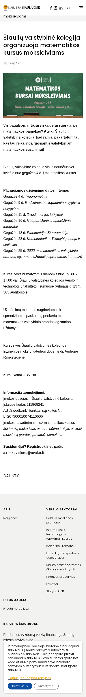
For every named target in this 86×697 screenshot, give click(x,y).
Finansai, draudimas (60, 577)
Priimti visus (20, 686)
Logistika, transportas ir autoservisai (62, 555)
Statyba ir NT (55, 591)
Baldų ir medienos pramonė (59, 520)
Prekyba (52, 584)
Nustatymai (46, 686)
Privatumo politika (16, 608)
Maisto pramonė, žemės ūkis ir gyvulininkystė (63, 567)
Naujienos (10, 518)
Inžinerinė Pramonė (60, 546)
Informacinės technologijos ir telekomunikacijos (59, 534)
